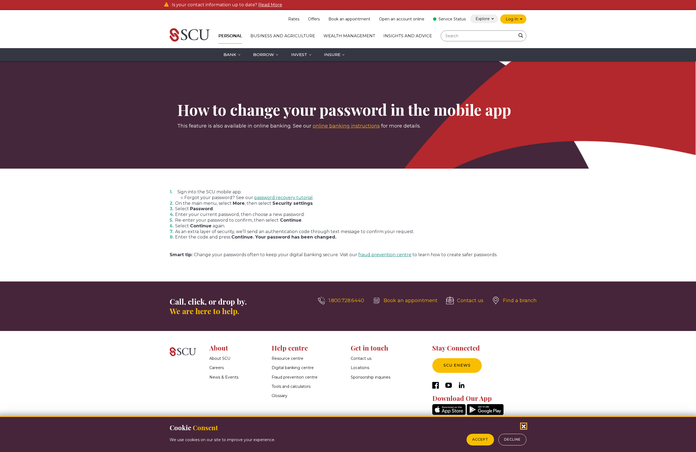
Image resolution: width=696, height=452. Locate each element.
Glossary (279, 395)
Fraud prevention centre (295, 377)
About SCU (219, 358)
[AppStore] (449, 413)
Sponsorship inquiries (370, 377)
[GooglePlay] (485, 413)
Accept (480, 439)
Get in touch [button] (369, 348)
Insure (332, 54)
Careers (216, 367)
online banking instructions (346, 126)
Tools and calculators (291, 386)
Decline (512, 439)
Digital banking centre (293, 367)
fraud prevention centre (384, 254)
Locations (360, 367)
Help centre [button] (290, 348)
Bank (229, 54)
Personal (230, 35)
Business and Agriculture (282, 35)
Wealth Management (349, 35)
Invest (299, 54)
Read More (270, 4)
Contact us (361, 358)
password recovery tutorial (283, 197)
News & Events (223, 377)
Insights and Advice (407, 35)
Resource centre (287, 358)
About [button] (218, 348)
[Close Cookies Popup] (523, 426)
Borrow (263, 54)
